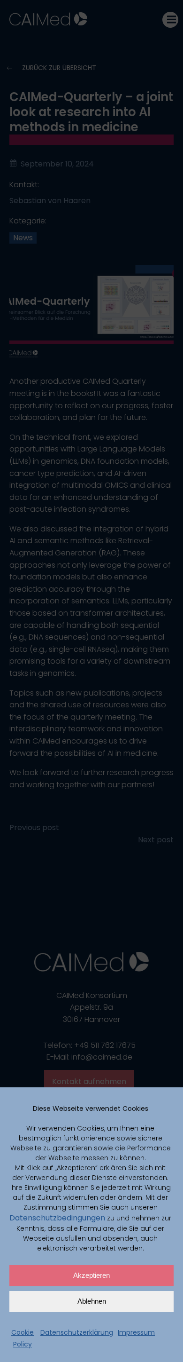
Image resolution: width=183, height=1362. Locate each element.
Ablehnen (91, 1301)
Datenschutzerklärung (76, 1332)
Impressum (136, 1332)
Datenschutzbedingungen (57, 1217)
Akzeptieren (91, 1275)
